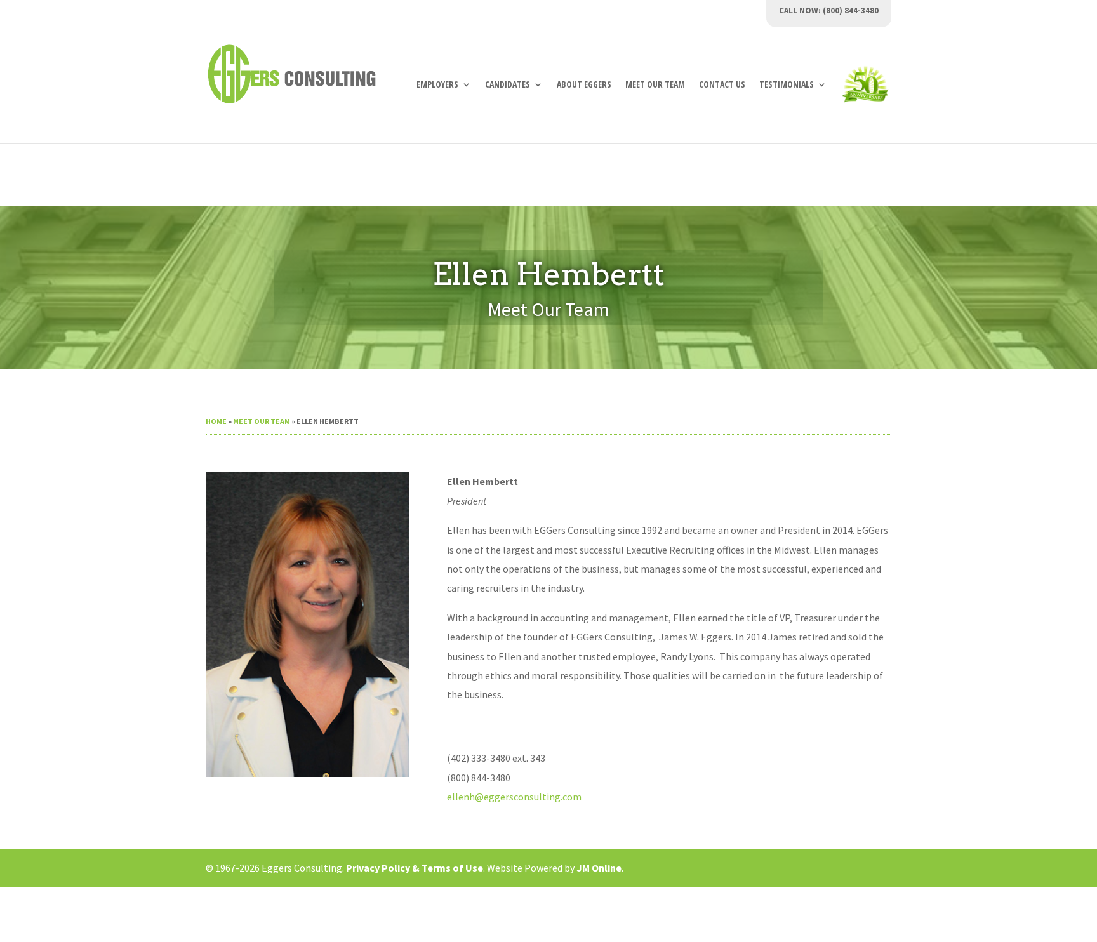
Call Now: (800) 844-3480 (829, 11)
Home (216, 421)
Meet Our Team (655, 85)
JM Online (599, 867)
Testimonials (786, 85)
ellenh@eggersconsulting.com (514, 796)
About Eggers (584, 85)
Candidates (507, 85)
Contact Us (722, 85)
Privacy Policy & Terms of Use (414, 867)
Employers (437, 85)
